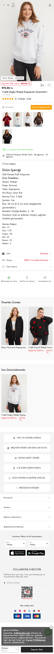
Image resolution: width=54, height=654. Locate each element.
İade (27, 253)
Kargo (27, 260)
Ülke (8, 542)
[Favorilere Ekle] (49, 85)
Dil (30, 542)
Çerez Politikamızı (36, 640)
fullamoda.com (22, 633)
